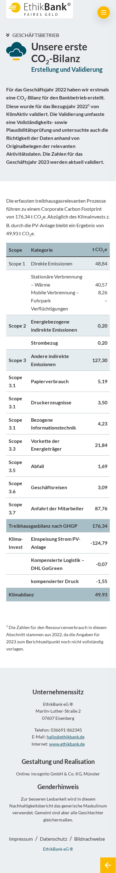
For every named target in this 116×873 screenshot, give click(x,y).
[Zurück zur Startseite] (108, 865)
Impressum (21, 839)
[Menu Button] (103, 12)
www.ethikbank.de (67, 744)
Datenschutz (53, 839)
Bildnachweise (89, 839)
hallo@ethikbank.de (65, 736)
